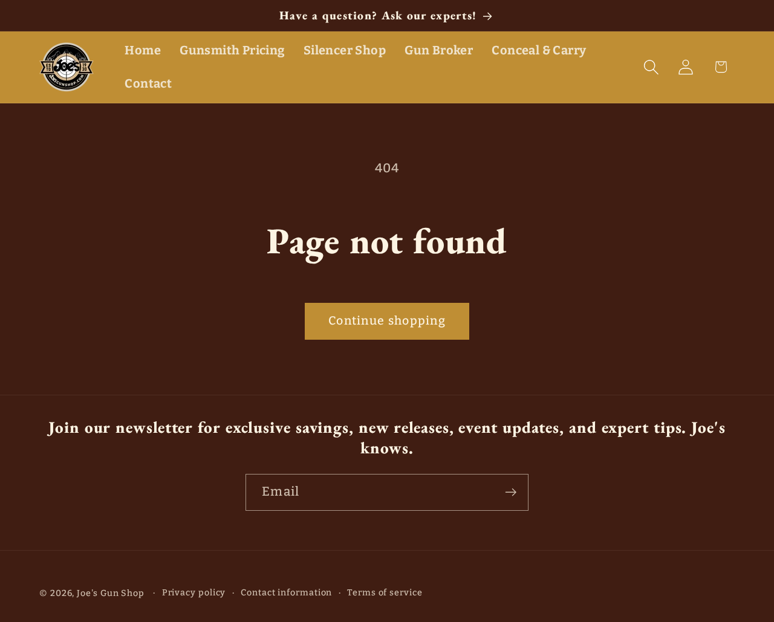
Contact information (286, 593)
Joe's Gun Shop (111, 593)
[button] (651, 67)
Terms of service (385, 593)
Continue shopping (387, 321)
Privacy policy (194, 593)
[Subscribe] (510, 492)
